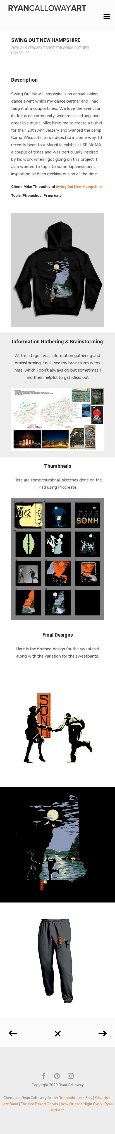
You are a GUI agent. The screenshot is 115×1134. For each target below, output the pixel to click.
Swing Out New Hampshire (79, 187)
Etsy (88, 1097)
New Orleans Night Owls (81, 1104)
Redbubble (68, 1097)
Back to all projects (57, 1031)
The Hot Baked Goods (39, 1104)
